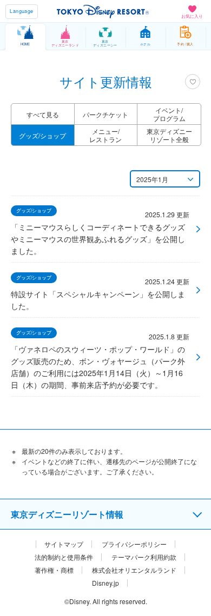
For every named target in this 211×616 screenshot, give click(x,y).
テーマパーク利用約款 (143, 557)
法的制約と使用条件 (64, 557)
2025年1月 (152, 179)
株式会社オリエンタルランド (134, 570)
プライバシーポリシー (134, 544)
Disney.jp (105, 583)
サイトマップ (63, 544)
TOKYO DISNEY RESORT (103, 11)
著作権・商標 (54, 570)
